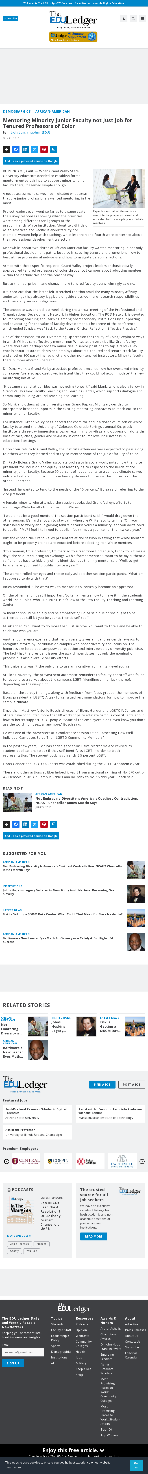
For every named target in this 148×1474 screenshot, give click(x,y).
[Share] (15, 149)
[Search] (133, 18)
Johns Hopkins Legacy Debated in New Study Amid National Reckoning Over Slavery (59, 892)
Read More (94, 1236)
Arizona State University (22, 1118)
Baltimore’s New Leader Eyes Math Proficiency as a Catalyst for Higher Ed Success (58, 940)
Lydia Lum (18, 132)
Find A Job (102, 1085)
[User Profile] (123, 18)
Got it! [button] (136, 1465)
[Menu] (142, 18)
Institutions (12, 886)
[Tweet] (34, 149)
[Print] (6, 149)
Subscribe (10, 18)
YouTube (31, 1251)
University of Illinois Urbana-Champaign (33, 1135)
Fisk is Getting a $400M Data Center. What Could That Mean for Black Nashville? (63, 914)
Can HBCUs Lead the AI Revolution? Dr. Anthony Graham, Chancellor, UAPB (50, 1216)
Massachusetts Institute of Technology (106, 1118)
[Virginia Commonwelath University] (58, 1161)
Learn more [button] (13, 1467)
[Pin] (44, 149)
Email (5, 1345)
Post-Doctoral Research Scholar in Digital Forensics (36, 1111)
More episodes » (19, 1235)
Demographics (17, 111)
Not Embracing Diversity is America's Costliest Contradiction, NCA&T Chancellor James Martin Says (86, 800)
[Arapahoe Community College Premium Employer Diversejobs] (26, 1161)
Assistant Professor (20, 1130)
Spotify (14, 1251)
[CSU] (122, 1161)
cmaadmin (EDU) (38, 132)
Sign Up (13, 1363)
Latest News (12, 910)
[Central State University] (90, 1161)
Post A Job (132, 1085)
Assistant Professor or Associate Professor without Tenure (110, 1111)
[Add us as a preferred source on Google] (53, 149)
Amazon (42, 1243)
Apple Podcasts (19, 1243)
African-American (52, 111)
